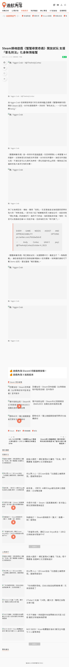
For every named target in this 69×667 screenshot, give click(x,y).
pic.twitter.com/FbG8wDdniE (28, 237)
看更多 (34, 547)
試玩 (35, 431)
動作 (19, 431)
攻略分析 (5, 10)
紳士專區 (43, 10)
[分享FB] (4, 62)
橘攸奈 (36, 16)
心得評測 (15, 10)
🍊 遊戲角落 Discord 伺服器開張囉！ (28, 370)
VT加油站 (53, 10)
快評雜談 (34, 10)
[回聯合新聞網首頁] (4, 5)
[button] (65, 5)
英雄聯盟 (27, 16)
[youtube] (58, 5)
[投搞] (54, 5)
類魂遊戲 (27, 431)
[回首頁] (12, 5)
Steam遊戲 (47, 16)
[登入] (61, 5)
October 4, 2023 (40, 245)
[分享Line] (4, 68)
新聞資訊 (24, 10)
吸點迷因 (58, 16)
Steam (12, 431)
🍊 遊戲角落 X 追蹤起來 (22, 374)
